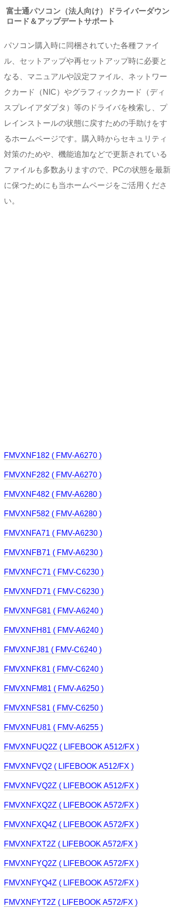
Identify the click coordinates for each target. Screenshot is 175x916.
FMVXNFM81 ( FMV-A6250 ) (54, 688)
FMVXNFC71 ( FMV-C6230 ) (54, 572)
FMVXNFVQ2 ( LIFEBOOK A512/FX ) (69, 766)
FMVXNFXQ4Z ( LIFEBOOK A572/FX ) (71, 824)
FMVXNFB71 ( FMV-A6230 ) (53, 552)
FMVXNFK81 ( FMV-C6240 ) (53, 669)
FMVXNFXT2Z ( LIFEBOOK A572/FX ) (71, 844)
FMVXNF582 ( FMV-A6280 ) (53, 513)
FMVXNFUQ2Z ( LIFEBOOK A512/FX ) (71, 747)
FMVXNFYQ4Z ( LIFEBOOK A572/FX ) (71, 883)
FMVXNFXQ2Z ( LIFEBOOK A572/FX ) (71, 805)
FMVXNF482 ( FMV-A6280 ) (53, 494)
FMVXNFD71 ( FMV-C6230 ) (54, 591)
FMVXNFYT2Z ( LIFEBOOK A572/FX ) (71, 902)
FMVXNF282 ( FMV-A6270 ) (53, 475)
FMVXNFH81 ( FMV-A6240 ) (53, 630)
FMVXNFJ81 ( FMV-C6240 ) (53, 649)
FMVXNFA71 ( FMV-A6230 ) (53, 533)
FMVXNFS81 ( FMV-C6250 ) (53, 708)
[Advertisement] (87, 327)
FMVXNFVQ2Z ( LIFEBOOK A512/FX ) (71, 785)
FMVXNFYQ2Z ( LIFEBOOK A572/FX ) (71, 863)
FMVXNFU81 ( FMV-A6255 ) (53, 727)
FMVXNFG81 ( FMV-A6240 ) (53, 611)
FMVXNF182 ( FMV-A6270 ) (53, 455)
